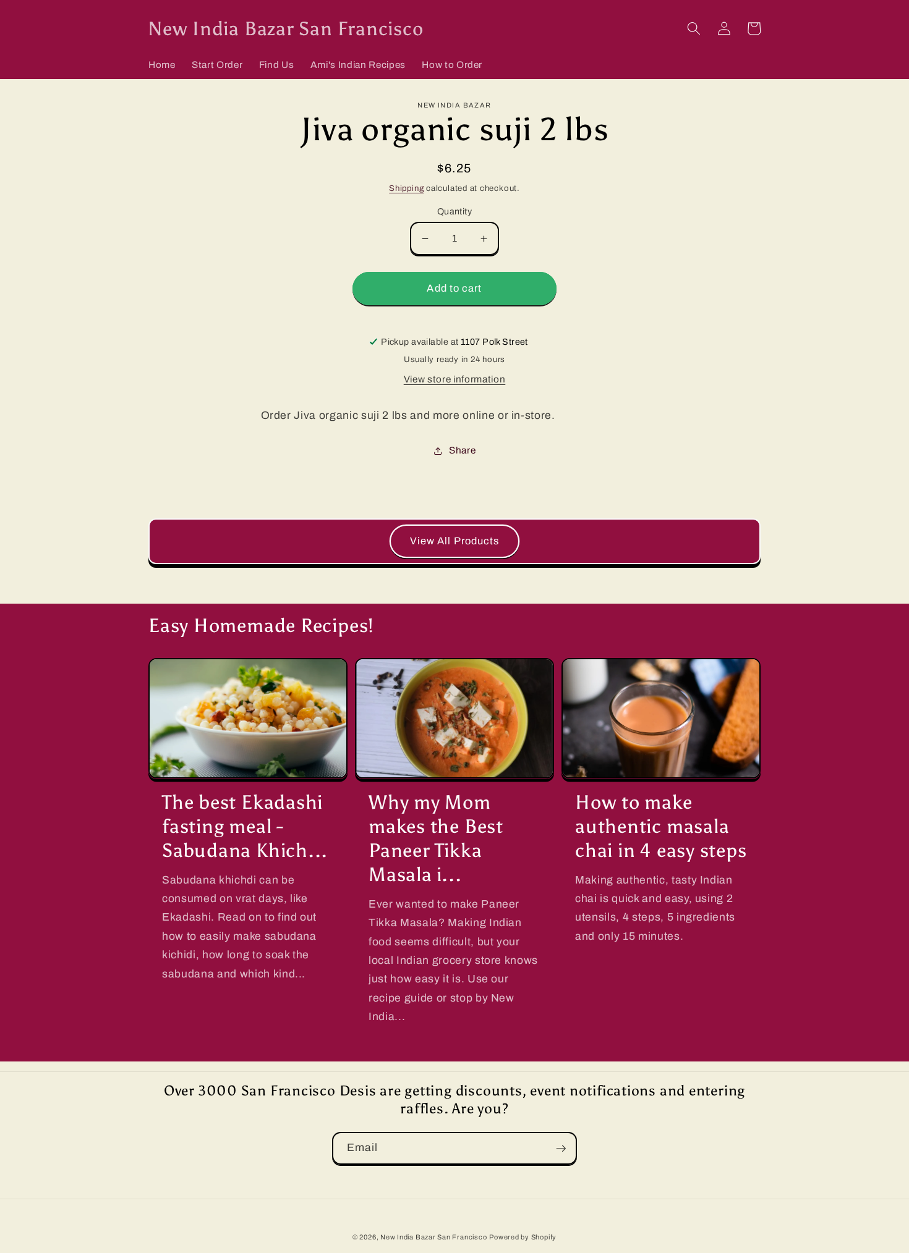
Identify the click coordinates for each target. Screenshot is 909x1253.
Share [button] (462, 450)
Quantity (454, 211)
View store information (455, 379)
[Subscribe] (561, 1148)
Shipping (406, 188)
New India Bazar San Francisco (433, 1237)
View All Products (455, 541)
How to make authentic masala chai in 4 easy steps (661, 826)
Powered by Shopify (523, 1237)
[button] (694, 28)
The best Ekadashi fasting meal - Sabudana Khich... (245, 826)
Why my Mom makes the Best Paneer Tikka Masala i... (436, 838)
